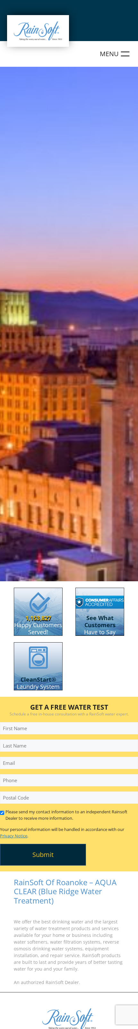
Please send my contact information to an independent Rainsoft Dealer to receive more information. (66, 815)
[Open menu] (116, 54)
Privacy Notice (13, 836)
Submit (43, 854)
